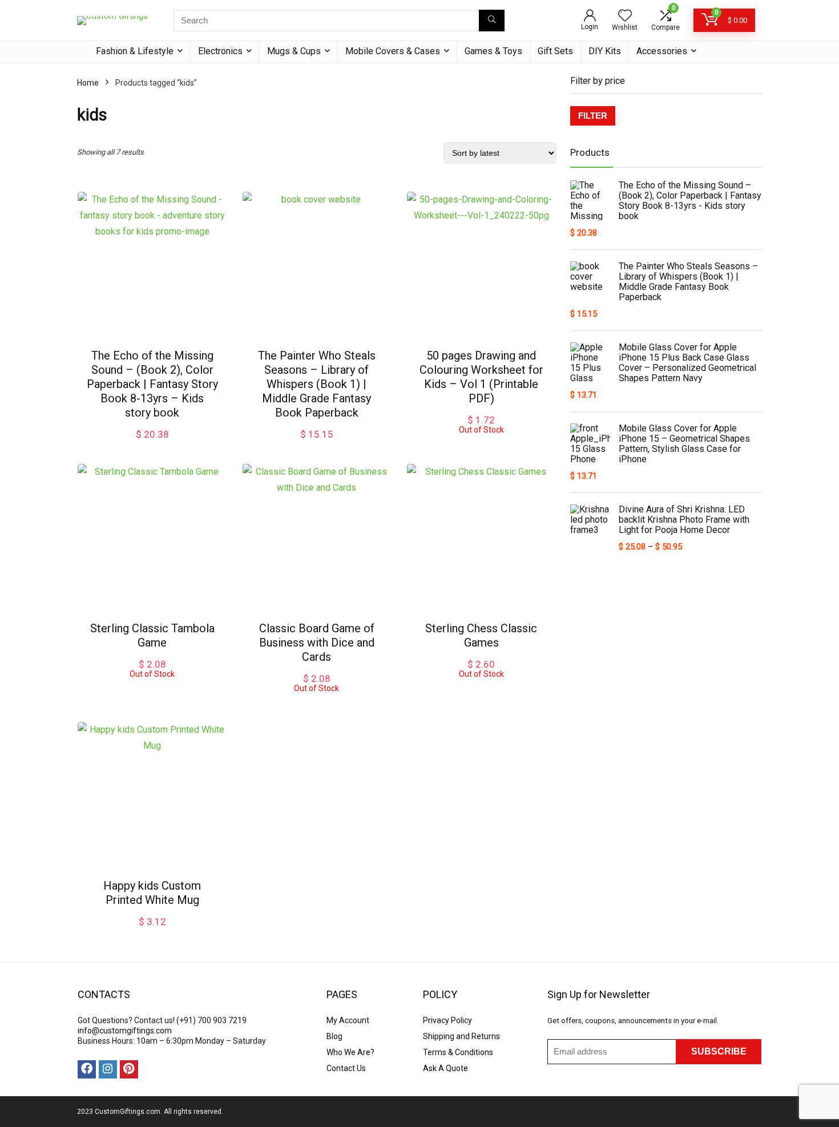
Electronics (220, 51)
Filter (592, 115)
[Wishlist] (625, 17)
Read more (481, 444)
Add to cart (152, 445)
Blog (334, 1036)
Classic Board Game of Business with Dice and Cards (316, 642)
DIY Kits (604, 51)
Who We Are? (350, 1052)
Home (88, 82)
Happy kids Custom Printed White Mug (152, 893)
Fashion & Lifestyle (135, 51)
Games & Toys (493, 51)
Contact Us (346, 1068)
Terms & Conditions (458, 1052)
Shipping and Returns (461, 1036)
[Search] (492, 20)
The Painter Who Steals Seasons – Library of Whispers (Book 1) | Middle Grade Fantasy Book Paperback (317, 384)
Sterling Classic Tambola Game (152, 635)
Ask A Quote (445, 1068)
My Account (347, 1020)
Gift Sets (555, 51)
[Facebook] (87, 1069)
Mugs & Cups (294, 51)
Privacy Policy (447, 1020)
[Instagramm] (108, 1069)
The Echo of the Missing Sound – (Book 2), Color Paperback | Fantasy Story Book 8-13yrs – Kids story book (152, 384)
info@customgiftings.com (125, 1030)
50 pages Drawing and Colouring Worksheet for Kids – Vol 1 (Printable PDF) (481, 377)
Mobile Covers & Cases (392, 51)
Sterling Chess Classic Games (481, 635)
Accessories (661, 51)
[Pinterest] (129, 1069)
